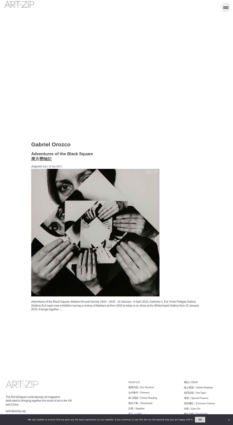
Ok (200, 419)
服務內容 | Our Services (141, 387)
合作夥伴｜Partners (139, 392)
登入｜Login (135, 413)
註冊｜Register (136, 408)
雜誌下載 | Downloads (196, 414)
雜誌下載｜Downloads (140, 403)
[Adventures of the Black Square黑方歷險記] (95, 295)
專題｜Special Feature (196, 398)
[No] (228, 419)
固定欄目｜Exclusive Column (199, 403)
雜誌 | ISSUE (191, 382)
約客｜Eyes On (192, 408)
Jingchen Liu (39, 166)
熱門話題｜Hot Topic (195, 392)
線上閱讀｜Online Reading (142, 397)
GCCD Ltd (134, 382)
